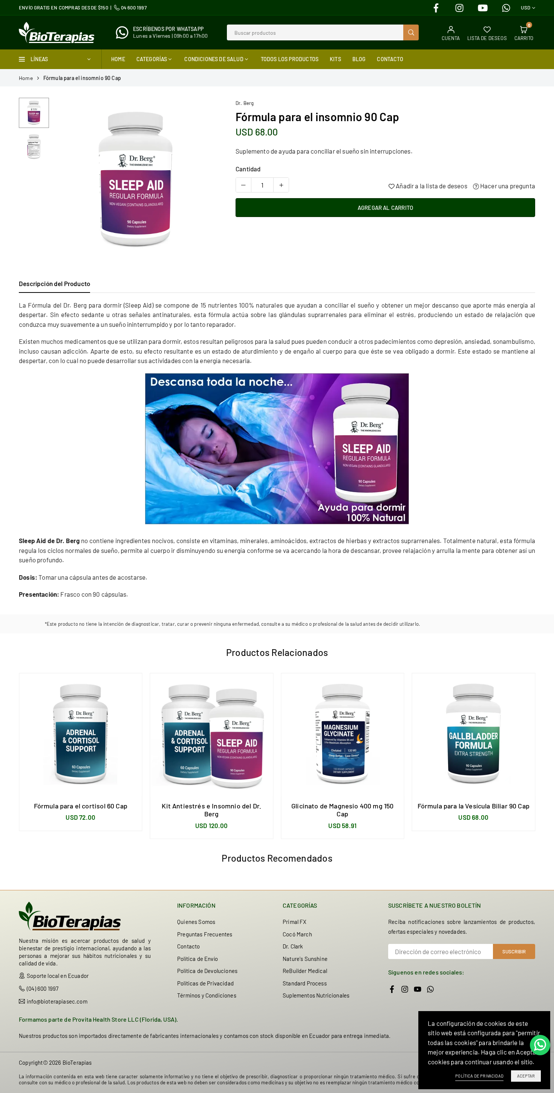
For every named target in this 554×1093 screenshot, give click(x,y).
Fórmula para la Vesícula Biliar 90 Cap (474, 806)
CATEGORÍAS (151, 59)
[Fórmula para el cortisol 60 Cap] (80, 734)
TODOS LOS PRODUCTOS (289, 59)
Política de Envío (197, 958)
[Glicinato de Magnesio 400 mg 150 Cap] (342, 734)
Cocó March (297, 934)
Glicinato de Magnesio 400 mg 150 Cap (342, 810)
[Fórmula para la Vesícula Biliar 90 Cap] (473, 734)
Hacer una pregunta (507, 185)
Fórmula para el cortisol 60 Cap (80, 806)
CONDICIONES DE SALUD (213, 59)
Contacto (390, 59)
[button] (208, 181)
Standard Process (305, 983)
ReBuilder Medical (305, 970)
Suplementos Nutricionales (316, 995)
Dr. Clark (293, 946)
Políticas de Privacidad (205, 983)
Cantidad (248, 168)
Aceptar (526, 1075)
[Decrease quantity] (243, 185)
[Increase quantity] (281, 185)
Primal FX (295, 921)
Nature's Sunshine (305, 958)
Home (118, 59)
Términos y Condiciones (206, 995)
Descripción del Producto (54, 283)
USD (525, 8)
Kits (335, 59)
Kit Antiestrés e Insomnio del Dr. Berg (211, 810)
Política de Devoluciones (207, 970)
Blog (359, 59)
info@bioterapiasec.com (57, 1001)
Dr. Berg (245, 103)
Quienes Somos (196, 921)
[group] (136, 181)
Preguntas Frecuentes (204, 934)
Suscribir (514, 951)
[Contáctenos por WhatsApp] (540, 1045)
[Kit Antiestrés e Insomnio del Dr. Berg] (211, 734)
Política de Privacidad (479, 1075)
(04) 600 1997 (42, 988)
